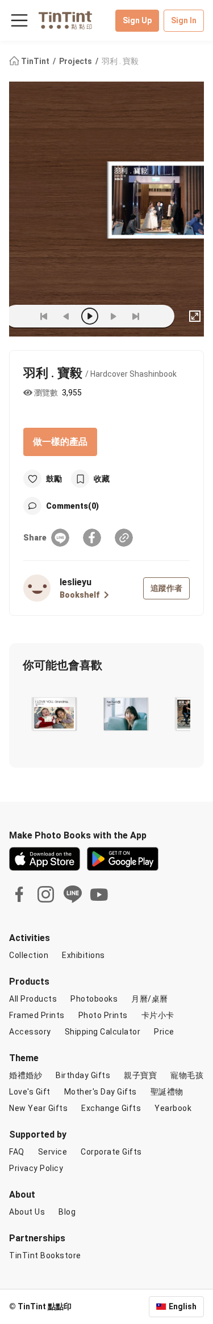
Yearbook (172, 1108)
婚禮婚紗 (25, 1075)
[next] (113, 316)
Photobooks (94, 998)
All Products (33, 998)
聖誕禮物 (167, 1091)
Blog (67, 1211)
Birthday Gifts (83, 1075)
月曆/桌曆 (149, 998)
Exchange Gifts (111, 1108)
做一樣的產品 (60, 441)
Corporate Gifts (111, 1151)
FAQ (16, 1151)
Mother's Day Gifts (100, 1091)
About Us (27, 1211)
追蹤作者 (166, 588)
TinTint (35, 61)
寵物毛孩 (186, 1075)
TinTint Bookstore (45, 1255)
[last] (135, 316)
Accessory (30, 1031)
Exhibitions (83, 955)
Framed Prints (37, 1015)
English (183, 1306)
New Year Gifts (38, 1108)
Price (164, 1031)
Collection (28, 955)
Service (53, 1151)
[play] (90, 316)
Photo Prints (103, 1015)
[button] (54, 714)
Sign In (184, 20)
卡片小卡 (157, 1015)
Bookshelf (79, 594)
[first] (43, 316)
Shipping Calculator (103, 1031)
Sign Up (137, 20)
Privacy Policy (36, 1168)
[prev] (66, 316)
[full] (195, 316)
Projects (76, 61)
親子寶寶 (140, 1075)
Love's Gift (30, 1091)
